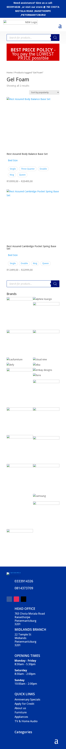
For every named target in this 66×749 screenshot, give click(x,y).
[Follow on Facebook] (9, 599)
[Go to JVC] (20, 437)
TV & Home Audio (26, 721)
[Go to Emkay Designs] (42, 370)
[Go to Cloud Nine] (40, 359)
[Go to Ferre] (37, 375)
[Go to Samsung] (39, 495)
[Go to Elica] (20, 370)
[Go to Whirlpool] (20, 531)
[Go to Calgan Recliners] (46, 332)
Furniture (21, 712)
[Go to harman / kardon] (20, 409)
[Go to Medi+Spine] (20, 466)
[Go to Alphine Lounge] (42, 299)
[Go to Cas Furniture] (15, 359)
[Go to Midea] (46, 466)
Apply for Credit (24, 704)
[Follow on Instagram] (16, 599)
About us (20, 708)
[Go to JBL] (46, 409)
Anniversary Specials (27, 699)
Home (10, 72)
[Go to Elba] (36, 364)
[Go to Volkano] (46, 503)
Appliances (21, 717)
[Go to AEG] (20, 299)
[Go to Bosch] (20, 332)
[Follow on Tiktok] (23, 599)
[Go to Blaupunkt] (46, 304)
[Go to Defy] (10, 364)
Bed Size (13, 160)
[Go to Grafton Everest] (46, 382)
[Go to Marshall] (46, 438)
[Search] (55, 37)
